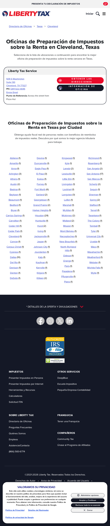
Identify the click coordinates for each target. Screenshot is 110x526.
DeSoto (15, 278)
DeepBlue (62, 378)
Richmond (94, 158)
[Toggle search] (98, 14)
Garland (41, 194)
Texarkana (94, 215)
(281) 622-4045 (17, 88)
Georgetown (41, 199)
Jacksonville (41, 236)
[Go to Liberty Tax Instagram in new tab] (50, 321)
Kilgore (42, 273)
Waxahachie (94, 252)
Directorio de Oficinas (20, 26)
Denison (15, 267)
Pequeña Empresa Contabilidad (73, 390)
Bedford (15, 205)
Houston (41, 215)
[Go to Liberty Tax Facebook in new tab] (40, 321)
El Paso (41, 173)
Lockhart (68, 189)
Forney (42, 184)
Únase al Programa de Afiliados (73, 445)
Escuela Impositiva (67, 384)
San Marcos (94, 179)
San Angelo (94, 168)
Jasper (41, 241)
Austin (15, 184)
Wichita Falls (95, 267)
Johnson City (42, 246)
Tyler (95, 231)
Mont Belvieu (68, 231)
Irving (42, 231)
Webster (94, 262)
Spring (95, 199)
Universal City (94, 236)
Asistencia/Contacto (19, 445)
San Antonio (95, 173)
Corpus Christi (15, 246)
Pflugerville (68, 276)
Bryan (15, 210)
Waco (95, 246)
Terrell (94, 210)
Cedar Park (15, 231)
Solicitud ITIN (16, 402)
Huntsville (41, 220)
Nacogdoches (68, 236)
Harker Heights (42, 210)
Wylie (95, 273)
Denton (15, 273)
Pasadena (68, 271)
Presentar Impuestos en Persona (26, 378)
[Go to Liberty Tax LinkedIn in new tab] (69, 321)
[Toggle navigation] (104, 13)
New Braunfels (68, 241)
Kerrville (41, 267)
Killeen (42, 278)
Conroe (15, 241)
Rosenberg (95, 163)
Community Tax (65, 439)
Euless (41, 179)
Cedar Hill (15, 226)
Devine (42, 158)
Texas (40, 26)
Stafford (95, 205)
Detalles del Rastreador (38, 510)
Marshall (68, 205)
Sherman (95, 194)
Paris (68, 266)
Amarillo (15, 163)
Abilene (15, 158)
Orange (68, 260)
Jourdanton (41, 252)
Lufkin (68, 199)
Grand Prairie (41, 205)
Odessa (68, 255)
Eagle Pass (42, 168)
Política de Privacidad (15, 510)
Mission (68, 226)
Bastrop (15, 189)
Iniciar (89, 14)
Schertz (94, 184)
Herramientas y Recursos (22, 390)
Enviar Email (12, 92)
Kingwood (68, 158)
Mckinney (68, 215)
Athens (15, 179)
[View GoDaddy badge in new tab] (55, 360)
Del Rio (15, 262)
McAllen (68, 210)
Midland (68, 220)
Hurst (41, 226)
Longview (68, 194)
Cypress (15, 252)
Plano (68, 281)
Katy (41, 257)
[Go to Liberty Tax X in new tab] (60, 321)
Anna (15, 168)
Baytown (15, 194)
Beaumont (15, 199)
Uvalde (95, 241)
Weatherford (94, 257)
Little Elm (68, 179)
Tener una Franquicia (68, 421)
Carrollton (15, 220)
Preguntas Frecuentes (20, 427)
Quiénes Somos (17, 433)
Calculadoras (15, 396)
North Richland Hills (68, 248)
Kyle (68, 163)
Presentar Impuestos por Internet (26, 384)
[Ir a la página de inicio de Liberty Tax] (26, 13)
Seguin (95, 189)
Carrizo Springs (15, 215)
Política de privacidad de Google (20, 517)
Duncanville (41, 163)
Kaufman (41, 262)
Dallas (15, 257)
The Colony (95, 220)
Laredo (68, 168)
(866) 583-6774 (17, 451)
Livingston (68, 184)
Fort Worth (42, 189)
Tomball (95, 226)
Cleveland (52, 26)
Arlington (15, 173)
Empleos (13, 439)
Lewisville (68, 173)
